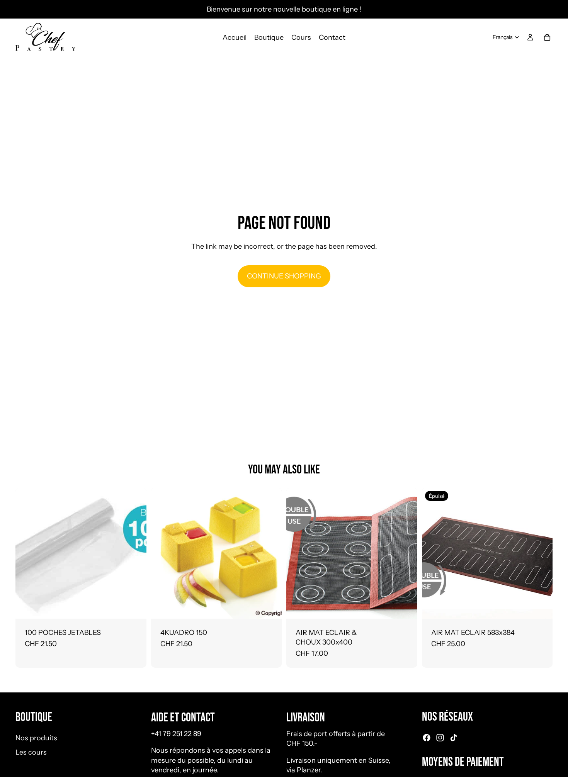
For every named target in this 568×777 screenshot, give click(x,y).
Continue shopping (284, 276)
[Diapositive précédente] (298, 553)
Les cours (31, 752)
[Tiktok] (453, 737)
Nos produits (36, 738)
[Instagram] (440, 737)
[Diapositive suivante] (405, 553)
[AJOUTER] (134, 607)
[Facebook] (426, 737)
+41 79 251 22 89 (176, 733)
